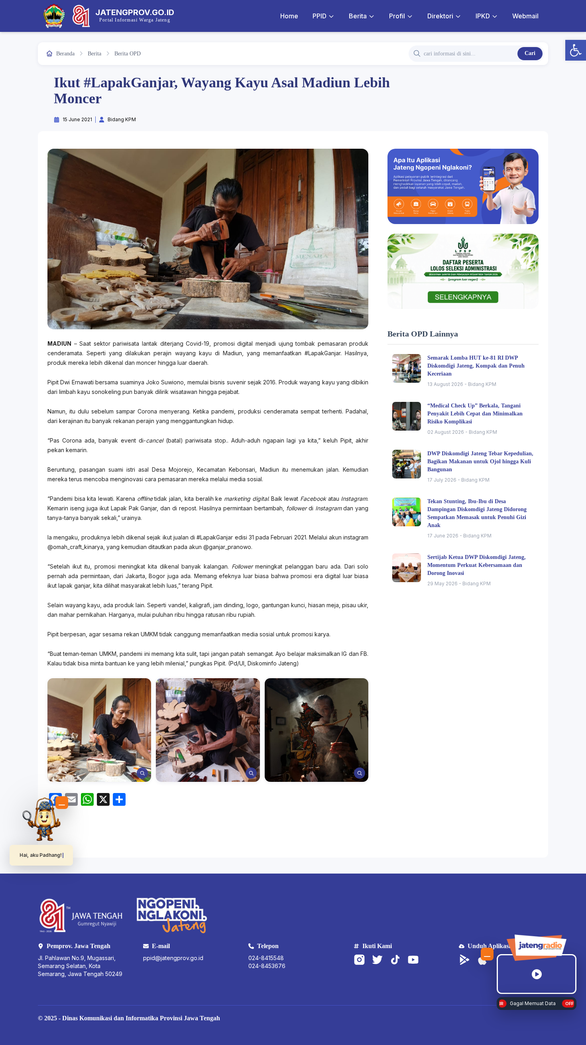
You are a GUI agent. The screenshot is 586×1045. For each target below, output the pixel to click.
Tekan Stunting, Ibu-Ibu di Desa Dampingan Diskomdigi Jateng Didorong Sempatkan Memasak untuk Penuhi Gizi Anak (477, 513)
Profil (397, 16)
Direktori (440, 16)
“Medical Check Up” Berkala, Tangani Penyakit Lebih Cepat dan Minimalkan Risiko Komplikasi (475, 414)
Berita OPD (127, 54)
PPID (319, 16)
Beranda (65, 54)
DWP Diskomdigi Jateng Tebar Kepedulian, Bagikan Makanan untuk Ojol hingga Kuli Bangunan (480, 461)
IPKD (483, 16)
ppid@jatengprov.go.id (173, 957)
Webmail (525, 16)
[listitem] (99, 730)
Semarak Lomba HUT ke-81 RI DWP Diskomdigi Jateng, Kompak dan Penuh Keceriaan (476, 366)
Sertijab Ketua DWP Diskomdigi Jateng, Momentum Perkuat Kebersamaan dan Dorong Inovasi (476, 565)
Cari (530, 53)
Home (289, 16)
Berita (358, 16)
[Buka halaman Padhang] (41, 819)
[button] (575, 50)
